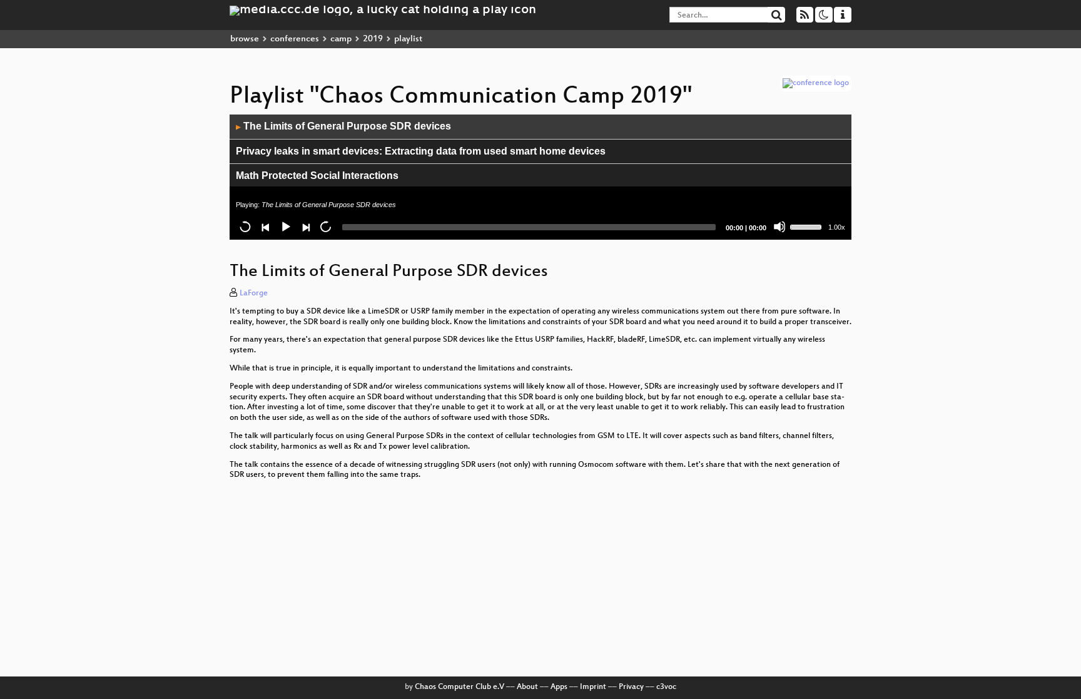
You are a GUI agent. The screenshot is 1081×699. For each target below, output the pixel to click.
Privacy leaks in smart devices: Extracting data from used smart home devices (421, 151)
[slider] (807, 226)
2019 (373, 39)
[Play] (285, 226)
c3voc (666, 687)
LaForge (254, 293)
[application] (540, 177)
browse (244, 39)
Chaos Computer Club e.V (459, 687)
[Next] (305, 226)
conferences (294, 39)
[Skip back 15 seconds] (245, 226)
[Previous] (265, 226)
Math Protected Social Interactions (317, 175)
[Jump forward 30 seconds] (325, 226)
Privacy (631, 687)
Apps (559, 687)
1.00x (836, 227)
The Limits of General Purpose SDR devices (343, 126)
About (527, 687)
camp (341, 39)
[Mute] (779, 226)
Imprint (593, 687)
